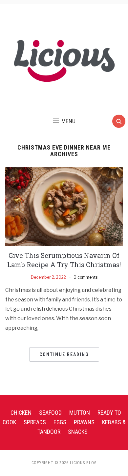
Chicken (21, 412)
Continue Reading (64, 354)
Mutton (79, 412)
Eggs (59, 422)
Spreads (35, 422)
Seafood (50, 412)
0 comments (85, 277)
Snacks (78, 431)
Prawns (84, 422)
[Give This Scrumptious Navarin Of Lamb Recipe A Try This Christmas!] (64, 206)
